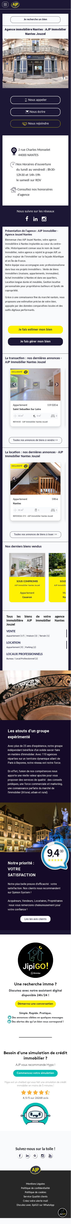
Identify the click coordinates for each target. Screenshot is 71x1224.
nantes (17, 503)
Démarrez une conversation (35, 1004)
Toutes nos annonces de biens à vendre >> (35, 440)
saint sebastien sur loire (27, 409)
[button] (14, 384)
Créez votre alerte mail (35, 1201)
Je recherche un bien (35, 19)
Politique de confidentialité (35, 1188)
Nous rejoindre (38, 123)
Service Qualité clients (35, 1196)
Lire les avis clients (35, 919)
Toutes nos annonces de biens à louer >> (35, 534)
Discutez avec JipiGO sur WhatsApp (35, 1205)
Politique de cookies (35, 1192)
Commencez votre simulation (35, 1073)
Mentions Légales (35, 1184)
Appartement (20, 405)
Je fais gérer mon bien (35, 341)
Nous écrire (37, 112)
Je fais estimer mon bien (35, 329)
